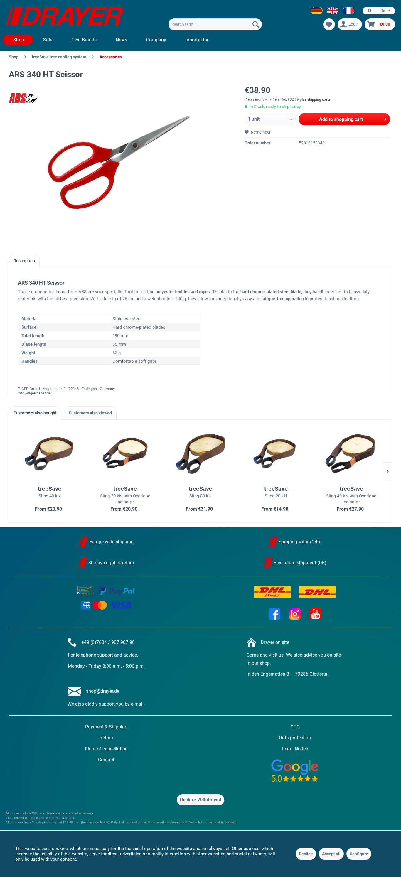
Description (24, 260)
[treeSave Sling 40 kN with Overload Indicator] (351, 453)
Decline (306, 853)
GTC (294, 727)
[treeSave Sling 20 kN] (275, 453)
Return (106, 738)
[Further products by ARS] (23, 98)
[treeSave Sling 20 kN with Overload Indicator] (125, 453)
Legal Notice (295, 749)
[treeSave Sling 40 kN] (49, 453)
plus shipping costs (315, 99)
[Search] (256, 24)
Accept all (331, 853)
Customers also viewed (90, 413)
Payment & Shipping (106, 727)
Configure (359, 853)
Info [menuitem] (382, 11)
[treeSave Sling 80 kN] (200, 453)
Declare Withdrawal (200, 799)
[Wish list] (329, 24)
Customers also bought (35, 413)
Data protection (295, 738)
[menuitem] (215, 24)
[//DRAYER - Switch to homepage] (64, 17)
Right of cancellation (106, 749)
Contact (106, 760)
